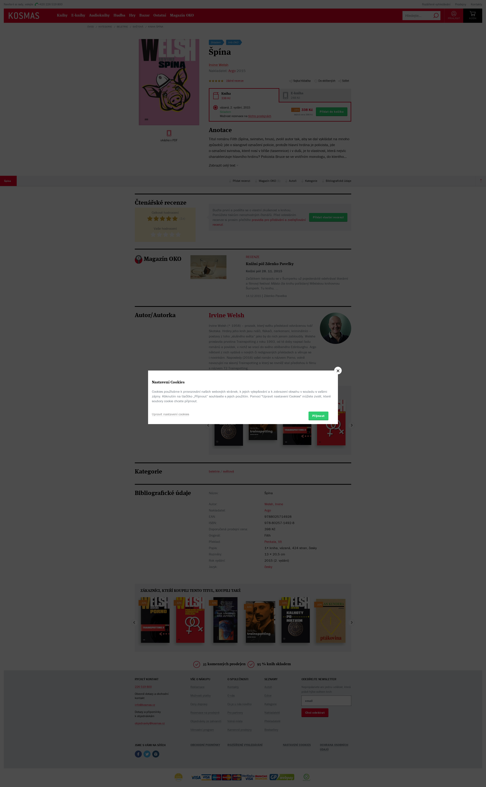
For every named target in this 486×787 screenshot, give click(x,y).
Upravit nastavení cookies (170, 414)
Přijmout (318, 416)
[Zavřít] (338, 370)
